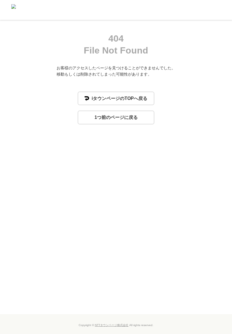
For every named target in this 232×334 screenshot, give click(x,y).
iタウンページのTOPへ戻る (119, 98)
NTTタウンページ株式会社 (111, 325)
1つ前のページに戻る (116, 117)
